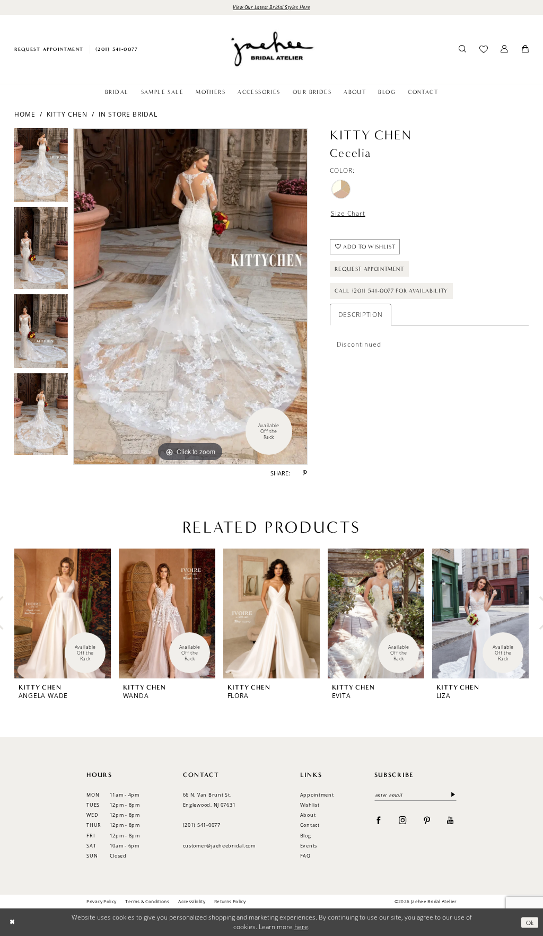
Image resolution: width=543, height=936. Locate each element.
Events (308, 845)
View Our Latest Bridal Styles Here (271, 7)
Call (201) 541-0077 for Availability (391, 290)
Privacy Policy (101, 901)
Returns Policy (230, 901)
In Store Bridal (128, 114)
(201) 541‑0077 (202, 825)
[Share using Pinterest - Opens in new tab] (305, 474)
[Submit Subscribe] (451, 795)
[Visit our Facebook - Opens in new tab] (378, 820)
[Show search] (462, 49)
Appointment (317, 794)
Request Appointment (369, 269)
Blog (305, 835)
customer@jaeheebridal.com (219, 845)
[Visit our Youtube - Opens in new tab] (450, 820)
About (308, 814)
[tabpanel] (41, 167)
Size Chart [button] (348, 213)
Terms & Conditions (147, 901)
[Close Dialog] (12, 922)
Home (25, 114)
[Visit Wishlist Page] (483, 49)
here (301, 927)
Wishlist (310, 804)
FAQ (305, 855)
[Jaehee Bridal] (271, 49)
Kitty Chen (67, 114)
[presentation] (62, 613)
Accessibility (191, 901)
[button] (504, 49)
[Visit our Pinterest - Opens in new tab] (427, 820)
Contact (310, 825)
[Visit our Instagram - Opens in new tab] (402, 820)
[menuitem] (48, 49)
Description (360, 314)
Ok (530, 922)
